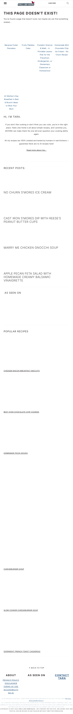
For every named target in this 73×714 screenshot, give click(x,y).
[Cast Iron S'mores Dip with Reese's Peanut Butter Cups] (11, 213)
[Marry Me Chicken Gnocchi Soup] (11, 242)
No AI (11, 693)
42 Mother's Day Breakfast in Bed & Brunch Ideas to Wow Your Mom (11, 102)
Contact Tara (62, 677)
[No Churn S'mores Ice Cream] (11, 187)
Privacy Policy (11, 680)
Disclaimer (11, 683)
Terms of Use (11, 686)
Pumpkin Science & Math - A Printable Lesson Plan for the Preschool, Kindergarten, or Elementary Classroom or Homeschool (44, 58)
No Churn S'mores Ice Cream (27, 192)
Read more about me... (36, 150)
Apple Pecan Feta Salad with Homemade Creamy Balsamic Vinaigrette (27, 277)
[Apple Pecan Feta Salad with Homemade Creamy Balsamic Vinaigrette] (11, 268)
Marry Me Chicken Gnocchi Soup (31, 247)
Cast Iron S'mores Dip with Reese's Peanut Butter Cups (32, 220)
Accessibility (11, 690)
